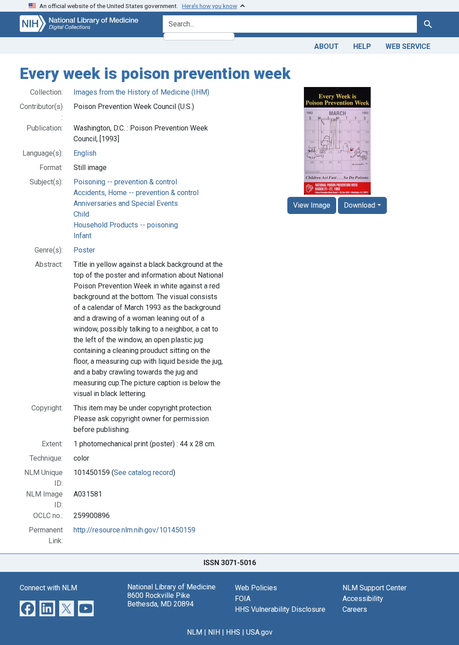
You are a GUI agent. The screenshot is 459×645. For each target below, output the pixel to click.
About (326, 46)
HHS (233, 632)
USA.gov (259, 632)
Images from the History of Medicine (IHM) (141, 92)
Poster (84, 250)
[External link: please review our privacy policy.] (27, 607)
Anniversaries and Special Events (126, 203)
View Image (311, 205)
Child (81, 214)
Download (359, 205)
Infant (82, 235)
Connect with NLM (48, 588)
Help (362, 46)
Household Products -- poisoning (126, 225)
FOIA (243, 598)
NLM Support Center (374, 588)
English (85, 153)
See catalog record (143, 472)
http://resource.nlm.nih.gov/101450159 (134, 530)
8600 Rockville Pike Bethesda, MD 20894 (160, 599)
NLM (194, 632)
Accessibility (362, 598)
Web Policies (256, 588)
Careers (354, 609)
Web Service (407, 46)
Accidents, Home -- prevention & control (136, 192)
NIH (214, 632)
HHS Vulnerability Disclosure (280, 609)
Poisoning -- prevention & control (125, 182)
